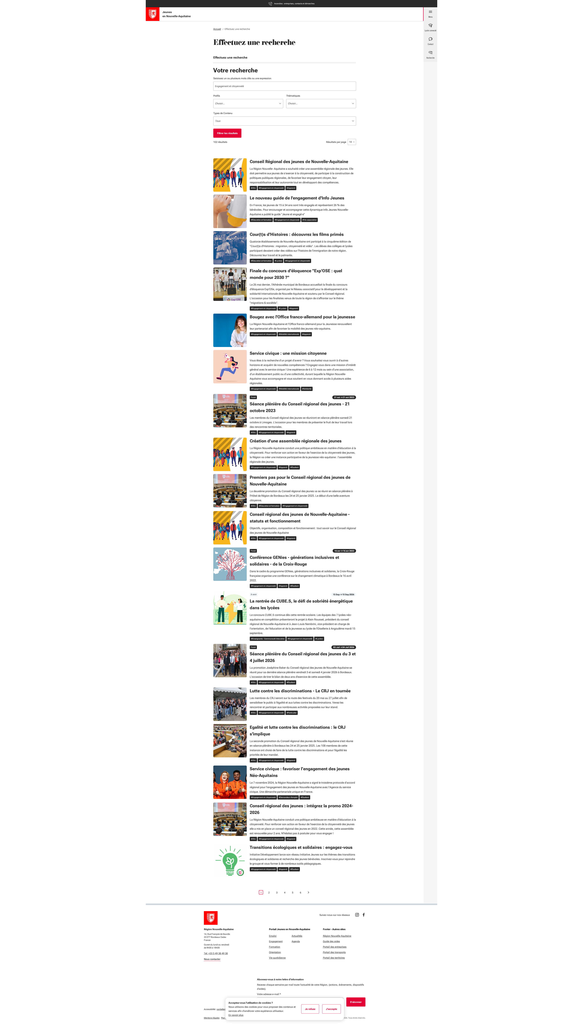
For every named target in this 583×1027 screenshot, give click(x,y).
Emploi (272, 935)
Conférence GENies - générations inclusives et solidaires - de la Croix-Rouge (294, 561)
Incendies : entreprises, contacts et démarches (294, 3)
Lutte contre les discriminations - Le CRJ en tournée (300, 690)
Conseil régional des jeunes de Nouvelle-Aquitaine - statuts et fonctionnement (300, 518)
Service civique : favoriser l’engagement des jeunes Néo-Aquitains (300, 772)
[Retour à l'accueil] (211, 918)
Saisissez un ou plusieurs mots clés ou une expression (242, 78)
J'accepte (333, 1010)
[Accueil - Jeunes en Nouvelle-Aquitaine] (152, 14)
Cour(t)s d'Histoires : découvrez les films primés (297, 234)
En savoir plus (235, 1015)
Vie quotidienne (277, 957)
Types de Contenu (222, 113)
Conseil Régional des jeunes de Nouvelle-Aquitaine (299, 161)
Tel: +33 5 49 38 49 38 (216, 953)
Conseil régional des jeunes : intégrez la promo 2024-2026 (301, 809)
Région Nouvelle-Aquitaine (337, 935)
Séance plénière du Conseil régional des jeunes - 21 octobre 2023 (300, 407)
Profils (216, 95)
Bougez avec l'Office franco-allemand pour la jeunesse (302, 316)
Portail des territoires (334, 957)
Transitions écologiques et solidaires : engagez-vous (301, 847)
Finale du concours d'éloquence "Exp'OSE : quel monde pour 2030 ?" (296, 274)
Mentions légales (212, 1018)
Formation (274, 946)
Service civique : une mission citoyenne (288, 353)
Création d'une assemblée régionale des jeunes (296, 440)
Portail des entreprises (334, 946)
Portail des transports (334, 952)
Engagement (276, 941)
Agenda (296, 941)
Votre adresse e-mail (269, 994)
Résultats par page (336, 142)
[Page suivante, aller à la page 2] (308, 892)
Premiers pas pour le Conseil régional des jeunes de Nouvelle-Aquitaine (300, 481)
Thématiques (293, 95)
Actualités (297, 935)
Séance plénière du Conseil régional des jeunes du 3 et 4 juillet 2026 (303, 657)
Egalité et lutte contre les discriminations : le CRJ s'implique (298, 730)
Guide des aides (331, 941)
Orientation (275, 952)
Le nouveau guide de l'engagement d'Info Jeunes (297, 197)
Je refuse (312, 1010)
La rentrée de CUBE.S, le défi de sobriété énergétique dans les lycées (301, 604)
